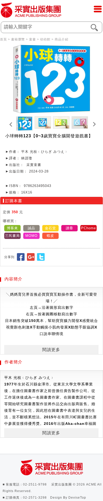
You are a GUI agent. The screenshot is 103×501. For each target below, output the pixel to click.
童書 (32, 39)
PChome (88, 228)
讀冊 (69, 228)
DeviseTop (77, 497)
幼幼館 (45, 39)
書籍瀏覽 (18, 39)
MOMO (31, 236)
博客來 (12, 228)
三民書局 (12, 236)
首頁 (3, 39)
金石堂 (50, 228)
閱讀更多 (51, 349)
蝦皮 (50, 236)
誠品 (31, 228)
